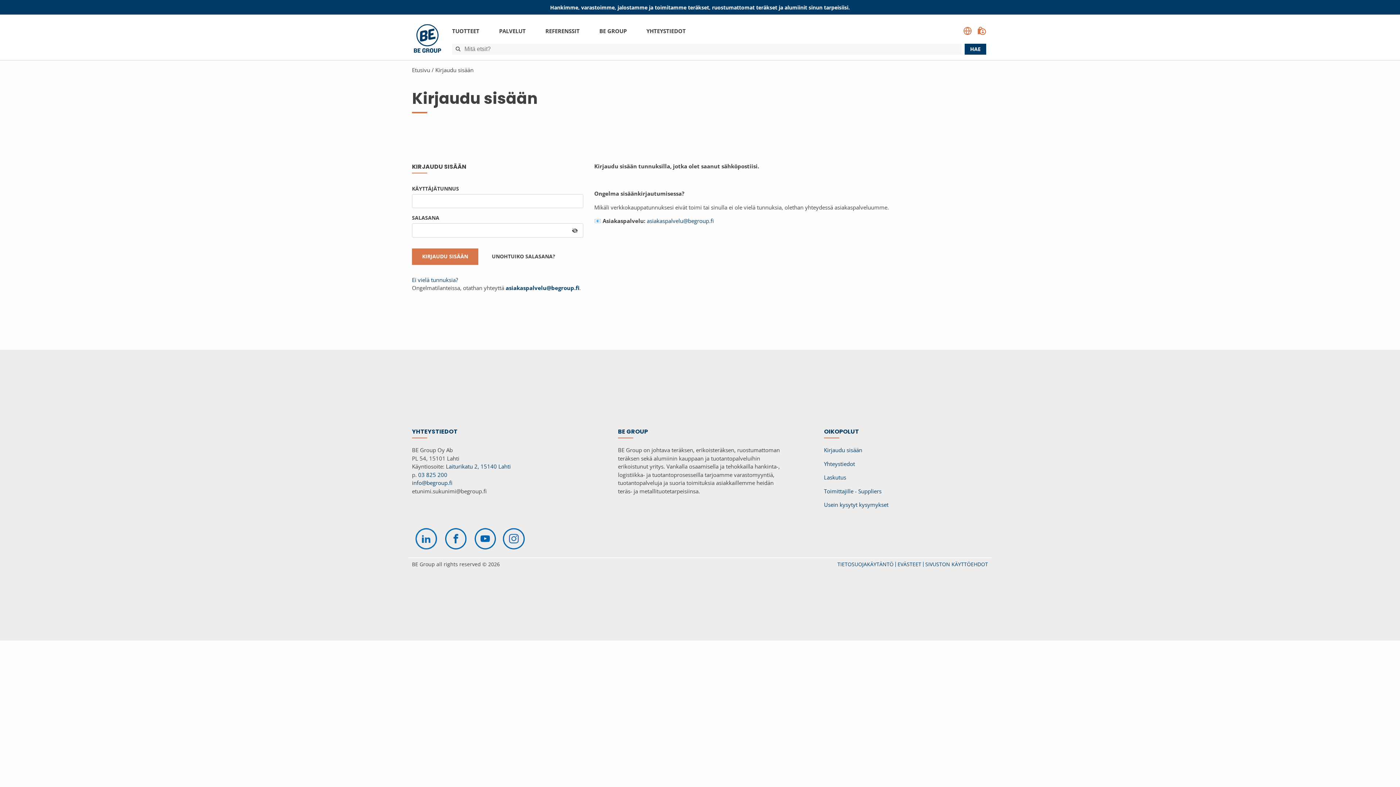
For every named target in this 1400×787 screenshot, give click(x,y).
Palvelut (512, 31)
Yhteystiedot (666, 31)
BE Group (613, 31)
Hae (975, 49)
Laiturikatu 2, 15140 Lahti (478, 466)
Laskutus (835, 477)
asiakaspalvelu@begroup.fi (680, 220)
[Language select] (967, 31)
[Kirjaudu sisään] (981, 31)
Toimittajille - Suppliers (853, 491)
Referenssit (562, 31)
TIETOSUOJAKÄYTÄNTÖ (865, 564)
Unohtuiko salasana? (523, 256)
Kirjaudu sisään (454, 70)
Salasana (425, 217)
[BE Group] (427, 39)
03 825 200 (432, 474)
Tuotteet (465, 31)
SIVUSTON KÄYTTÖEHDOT (956, 564)
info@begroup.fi (432, 482)
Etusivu (421, 70)
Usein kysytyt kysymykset (856, 504)
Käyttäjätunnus (435, 188)
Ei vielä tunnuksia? (435, 279)
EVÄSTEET (909, 564)
